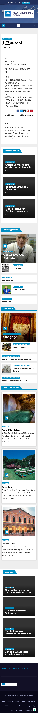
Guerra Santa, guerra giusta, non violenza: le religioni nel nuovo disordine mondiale (18, 168)
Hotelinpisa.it (25, 668)
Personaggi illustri (8, 251)
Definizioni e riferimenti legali (12, 706)
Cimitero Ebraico (19, 347)
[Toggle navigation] (18, 26)
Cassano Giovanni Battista (16, 256)
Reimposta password (16, 710)
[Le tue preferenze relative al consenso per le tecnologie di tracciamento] (34, 709)
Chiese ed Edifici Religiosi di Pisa (12, 333)
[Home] (3, 25)
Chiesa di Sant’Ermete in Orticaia (15, 381)
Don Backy (17, 268)
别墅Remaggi (26, 115)
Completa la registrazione (28, 701)
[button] (34, 25)
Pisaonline (7, 48)
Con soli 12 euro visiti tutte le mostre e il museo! (16, 654)
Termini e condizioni (29, 710)
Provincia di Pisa (7, 38)
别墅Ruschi (12, 43)
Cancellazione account (13, 701)
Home (3, 701)
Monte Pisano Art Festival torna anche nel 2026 (16, 211)
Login (22, 706)
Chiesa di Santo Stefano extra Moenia (16, 359)
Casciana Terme (8, 544)
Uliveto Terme (8, 487)
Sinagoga (10, 337)
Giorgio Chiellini (19, 290)
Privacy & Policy (30, 706)
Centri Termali (5, 426)
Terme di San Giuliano (11, 430)
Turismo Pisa (6, 668)
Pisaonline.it (29, 695)
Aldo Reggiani (7, 280)
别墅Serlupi (11, 115)
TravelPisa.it (16, 668)
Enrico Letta (6, 302)
